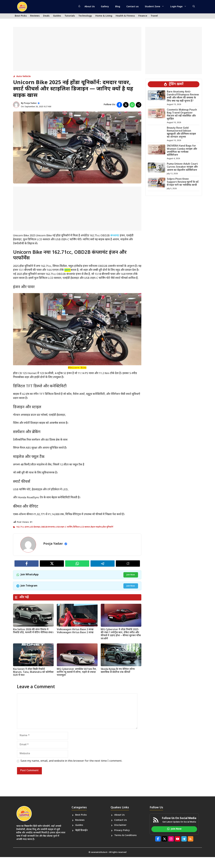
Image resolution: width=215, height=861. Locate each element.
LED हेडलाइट (35, 527)
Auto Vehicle (23, 76)
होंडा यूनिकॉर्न (107, 527)
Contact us (132, 6)
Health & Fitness (125, 15)
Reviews (35, 15)
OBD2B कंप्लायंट (48, 527)
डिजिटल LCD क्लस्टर (81, 527)
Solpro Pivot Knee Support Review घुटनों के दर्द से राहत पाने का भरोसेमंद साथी (182, 182)
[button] (194, 7)
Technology (85, 15)
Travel (154, 15)
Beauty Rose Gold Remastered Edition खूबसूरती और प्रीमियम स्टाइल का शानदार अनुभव (181, 132)
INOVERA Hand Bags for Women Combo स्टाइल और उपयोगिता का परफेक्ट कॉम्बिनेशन (182, 150)
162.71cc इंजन (22, 527)
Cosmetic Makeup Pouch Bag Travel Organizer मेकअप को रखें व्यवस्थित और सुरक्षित (182, 114)
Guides (57, 15)
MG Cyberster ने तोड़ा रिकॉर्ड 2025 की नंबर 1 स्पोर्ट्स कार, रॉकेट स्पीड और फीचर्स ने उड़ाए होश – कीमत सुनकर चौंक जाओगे (121, 634)
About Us (90, 6)
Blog (117, 6)
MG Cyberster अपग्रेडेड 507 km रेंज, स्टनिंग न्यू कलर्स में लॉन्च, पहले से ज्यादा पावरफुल (77, 672)
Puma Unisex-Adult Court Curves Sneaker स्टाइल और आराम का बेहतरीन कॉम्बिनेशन (182, 167)
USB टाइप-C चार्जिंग (64, 527)
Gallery (105, 6)
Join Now (131, 574)
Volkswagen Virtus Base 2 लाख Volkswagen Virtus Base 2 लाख (75, 631)
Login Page (176, 6)
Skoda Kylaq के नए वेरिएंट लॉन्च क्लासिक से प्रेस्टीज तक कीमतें (118, 671)
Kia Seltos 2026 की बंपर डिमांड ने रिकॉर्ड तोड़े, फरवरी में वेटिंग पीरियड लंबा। (33, 631)
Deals (46, 15)
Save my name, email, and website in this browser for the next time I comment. (71, 761)
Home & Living (103, 15)
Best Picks (21, 15)
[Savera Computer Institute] (22, 6)
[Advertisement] (77, 49)
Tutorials (70, 15)
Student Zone (152, 6)
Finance (142, 15)
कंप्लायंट (115, 235)
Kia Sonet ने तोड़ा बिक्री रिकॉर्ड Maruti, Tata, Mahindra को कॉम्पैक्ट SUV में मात (33, 672)
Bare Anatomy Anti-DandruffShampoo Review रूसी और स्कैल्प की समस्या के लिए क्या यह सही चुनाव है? (183, 96)
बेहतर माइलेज (96, 527)
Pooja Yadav (30, 103)
